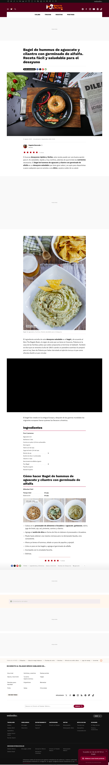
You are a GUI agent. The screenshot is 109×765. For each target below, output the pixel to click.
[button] (35, 145)
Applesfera (10, 730)
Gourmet (10, 673)
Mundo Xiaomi (11, 737)
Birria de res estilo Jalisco (72, 660)
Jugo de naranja (86, 660)
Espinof (37, 728)
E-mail (46, 69)
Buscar (15, 9)
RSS (81, 695)
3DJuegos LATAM (26, 748)
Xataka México (11, 748)
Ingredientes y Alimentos (37, 565)
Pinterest (83, 9)
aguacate (76, 565)
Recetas (59, 14)
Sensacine (38, 725)
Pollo (9, 688)
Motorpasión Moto (68, 728)
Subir (96, 716)
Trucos (48, 14)
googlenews (97, 9)
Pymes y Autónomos (94, 728)
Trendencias (80, 725)
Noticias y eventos (30, 673)
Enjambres (27, 682)
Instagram (90, 9)
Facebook (86, 9)
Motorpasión (66, 725)
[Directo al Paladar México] (54, 7)
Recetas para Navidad (11, 683)
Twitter (40, 69)
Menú (8, 9)
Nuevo (11, 9)
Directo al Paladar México (54, 749)
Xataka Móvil (11, 728)
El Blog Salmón (95, 725)
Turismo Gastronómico (28, 678)
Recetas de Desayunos (64, 565)
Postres (70, 14)
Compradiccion (81, 730)
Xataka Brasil (11, 751)
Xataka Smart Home (11, 734)
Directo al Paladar (54, 725)
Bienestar (43, 682)
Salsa (25, 688)
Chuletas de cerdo (50, 660)
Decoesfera (80, 728)
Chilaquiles (23, 660)
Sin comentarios (30, 69)
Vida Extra (24, 728)
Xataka (9, 725)
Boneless (60, 660)
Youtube (93, 9)
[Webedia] (12, 716)
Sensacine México (40, 748)
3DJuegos (24, 725)
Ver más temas (12, 694)
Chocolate (43, 688)
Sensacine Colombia (38, 752)
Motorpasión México (66, 749)
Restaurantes (44, 673)
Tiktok (101, 9)
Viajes (37, 14)
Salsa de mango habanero (35, 660)
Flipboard (43, 69)
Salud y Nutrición (51, 565)
